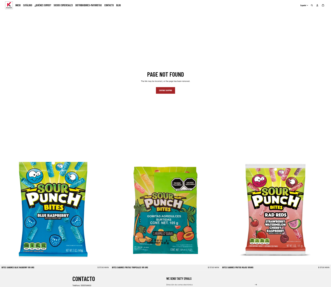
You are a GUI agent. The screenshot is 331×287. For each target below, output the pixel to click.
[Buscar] (312, 5)
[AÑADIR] (106, 260)
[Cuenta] (317, 5)
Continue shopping (165, 90)
